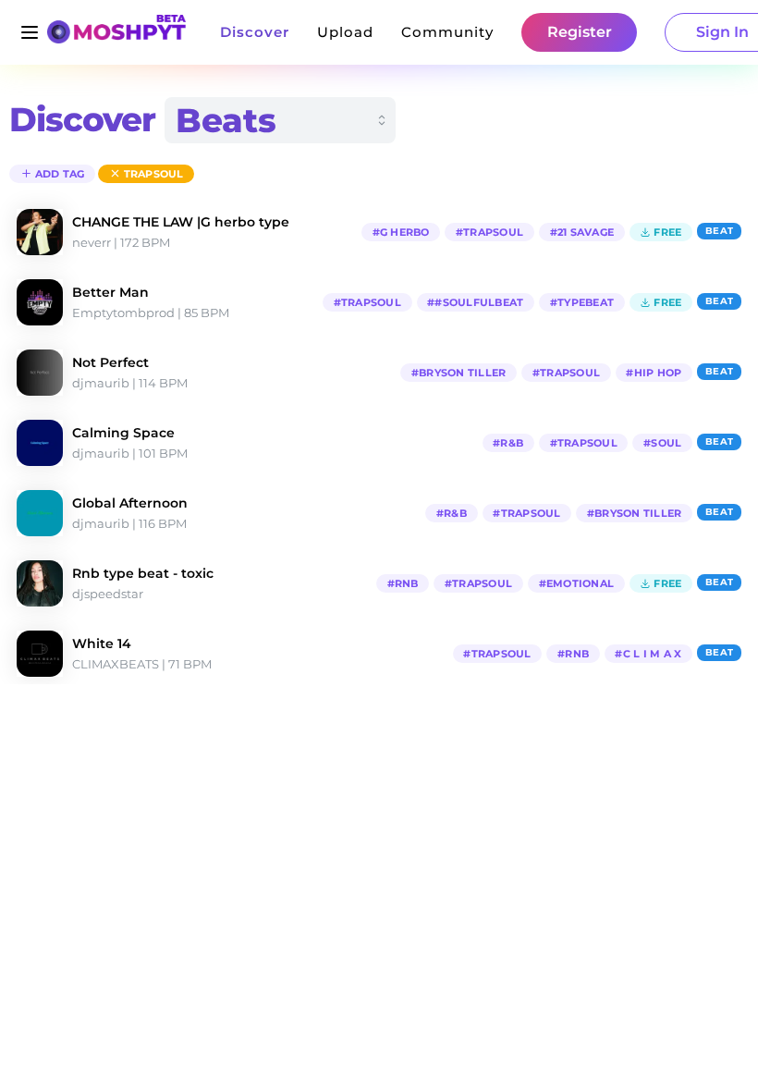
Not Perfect (110, 362)
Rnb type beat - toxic (143, 573)
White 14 (101, 643)
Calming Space (123, 432)
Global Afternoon (130, 503)
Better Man (110, 292)
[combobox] (280, 120)
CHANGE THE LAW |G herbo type (180, 222)
